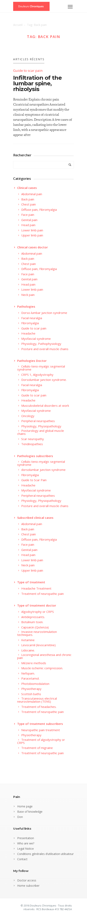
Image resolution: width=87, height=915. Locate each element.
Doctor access (26, 880)
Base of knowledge (29, 811)
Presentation (25, 838)
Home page (25, 806)
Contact (22, 859)
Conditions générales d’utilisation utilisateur (45, 854)
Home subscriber (28, 885)
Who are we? (25, 843)
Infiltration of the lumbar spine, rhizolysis (37, 83)
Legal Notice (25, 848)
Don (20, 817)
